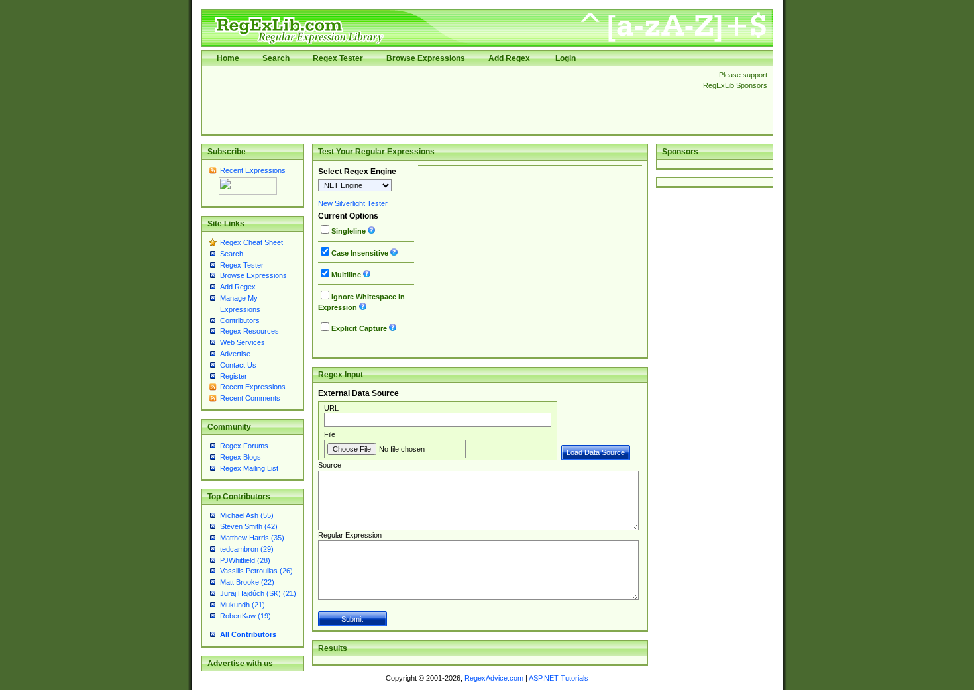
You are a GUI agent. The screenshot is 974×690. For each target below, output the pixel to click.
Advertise (235, 354)
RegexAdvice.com (493, 678)
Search (276, 58)
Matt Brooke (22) (247, 582)
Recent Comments (250, 398)
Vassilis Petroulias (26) (256, 571)
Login (565, 58)
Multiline (346, 275)
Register (233, 376)
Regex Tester (338, 58)
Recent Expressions (253, 170)
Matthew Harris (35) (252, 538)
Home (228, 58)
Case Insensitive (359, 253)
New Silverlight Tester (353, 203)
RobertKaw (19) (245, 616)
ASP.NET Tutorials (558, 678)
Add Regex (509, 58)
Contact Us (238, 365)
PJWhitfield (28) (245, 560)
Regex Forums (244, 446)
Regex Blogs (240, 457)
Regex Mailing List (249, 468)
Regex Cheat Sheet (251, 242)
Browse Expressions (425, 58)
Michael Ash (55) (247, 515)
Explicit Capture (359, 328)
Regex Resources (249, 331)
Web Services (242, 342)
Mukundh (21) (242, 605)
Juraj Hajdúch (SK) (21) (258, 593)
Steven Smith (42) (249, 526)
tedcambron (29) (247, 549)
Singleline (348, 231)
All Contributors (248, 634)
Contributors (240, 320)
